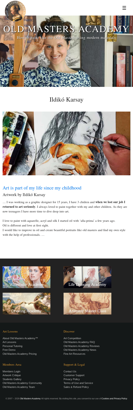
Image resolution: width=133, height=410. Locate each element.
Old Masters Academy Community (22, 383)
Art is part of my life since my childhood (42, 187)
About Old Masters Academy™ (20, 338)
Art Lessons (9, 342)
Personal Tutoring (12, 346)
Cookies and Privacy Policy (114, 398)
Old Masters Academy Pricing (20, 353)
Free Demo (9, 349)
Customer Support (74, 375)
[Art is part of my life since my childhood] (66, 143)
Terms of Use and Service (78, 383)
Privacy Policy (72, 379)
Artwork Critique (12, 375)
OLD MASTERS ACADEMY (66, 28)
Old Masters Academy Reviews (82, 346)
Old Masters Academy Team (19, 386)
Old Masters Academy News (80, 349)
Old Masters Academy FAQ (79, 342)
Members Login (11, 371)
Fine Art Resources (74, 353)
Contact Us (70, 371)
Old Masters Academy (30, 398)
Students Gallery (12, 379)
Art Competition (72, 338)
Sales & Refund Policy (76, 386)
